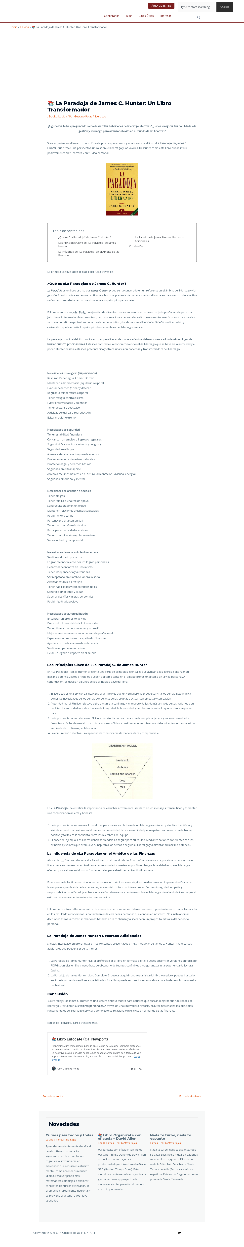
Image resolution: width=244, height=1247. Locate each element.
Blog (129, 16)
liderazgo (100, 116)
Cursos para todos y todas (69, 1135)
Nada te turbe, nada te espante (170, 1136)
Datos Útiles (146, 16)
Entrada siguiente (192, 1096)
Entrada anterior (51, 1096)
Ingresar (165, 16)
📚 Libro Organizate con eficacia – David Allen (120, 1136)
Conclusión (136, 246)
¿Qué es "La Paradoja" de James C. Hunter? (84, 237)
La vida (62, 116)
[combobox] (196, 7)
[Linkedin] (179, 1233)
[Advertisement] (122, 54)
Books (53, 116)
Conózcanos (111, 16)
